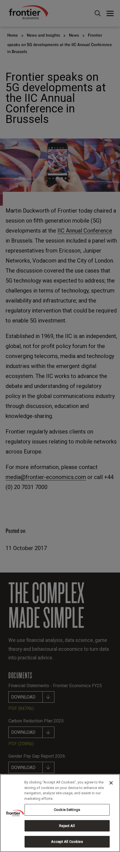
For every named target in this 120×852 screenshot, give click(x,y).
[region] (60, 813)
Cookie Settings (67, 810)
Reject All (67, 826)
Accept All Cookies (67, 842)
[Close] (111, 783)
